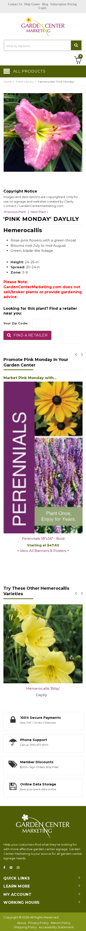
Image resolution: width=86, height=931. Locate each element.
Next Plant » (39, 212)
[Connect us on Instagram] (19, 868)
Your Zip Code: (15, 323)
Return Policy (60, 923)
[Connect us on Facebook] (5, 868)
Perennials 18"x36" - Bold (43, 538)
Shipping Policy (25, 927)
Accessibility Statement (56, 927)
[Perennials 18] (43, 457)
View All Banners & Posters (43, 550)
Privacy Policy (38, 923)
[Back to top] (81, 922)
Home (7, 81)
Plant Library (25, 81)
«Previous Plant (14, 212)
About (21, 923)
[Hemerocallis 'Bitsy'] (43, 643)
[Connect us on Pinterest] (12, 868)
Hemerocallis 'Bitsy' (43, 688)
